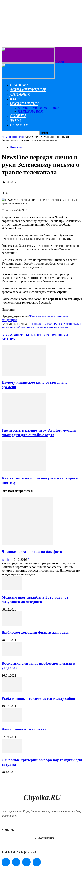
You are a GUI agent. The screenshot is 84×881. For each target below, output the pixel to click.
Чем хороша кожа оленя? (24, 729)
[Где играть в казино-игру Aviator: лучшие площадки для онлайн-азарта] (24, 422)
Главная (19, 85)
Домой (6, 136)
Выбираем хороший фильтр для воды (35, 632)
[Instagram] (16, 862)
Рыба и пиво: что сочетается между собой (38, 698)
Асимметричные (28, 89)
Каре (15, 99)
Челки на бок (30, 111)
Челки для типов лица (39, 108)
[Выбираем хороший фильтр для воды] (12, 624)
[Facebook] (6, 862)
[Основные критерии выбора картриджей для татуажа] (12, 752)
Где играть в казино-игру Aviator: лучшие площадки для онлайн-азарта (39, 432)
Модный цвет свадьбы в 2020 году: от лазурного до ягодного (35, 599)
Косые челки (24, 103)
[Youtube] (37, 862)
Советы (18, 115)
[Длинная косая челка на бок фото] (27, 544)
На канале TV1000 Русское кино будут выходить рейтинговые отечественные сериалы (41, 325)
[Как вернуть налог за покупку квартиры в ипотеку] (24, 470)
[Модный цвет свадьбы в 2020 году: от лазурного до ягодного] (12, 589)
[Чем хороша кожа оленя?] (12, 721)
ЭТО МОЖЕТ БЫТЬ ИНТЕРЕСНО (28, 335)
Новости (19, 125)
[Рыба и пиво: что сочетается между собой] (12, 690)
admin (6, 559)
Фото (15, 120)
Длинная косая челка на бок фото (32, 552)
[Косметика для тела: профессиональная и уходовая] (12, 655)
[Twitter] (26, 862)
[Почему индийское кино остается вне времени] (24, 374)
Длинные (20, 94)
